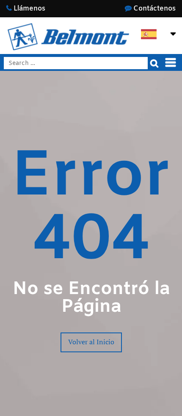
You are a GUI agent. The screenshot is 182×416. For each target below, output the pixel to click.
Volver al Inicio (91, 342)
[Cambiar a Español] (149, 34)
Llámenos (28, 8)
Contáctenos (154, 8)
